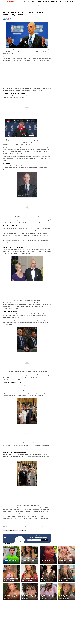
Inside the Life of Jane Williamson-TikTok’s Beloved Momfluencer (65, 560)
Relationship (46, 1)
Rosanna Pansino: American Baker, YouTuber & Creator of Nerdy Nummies (28, 560)
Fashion (34, 1)
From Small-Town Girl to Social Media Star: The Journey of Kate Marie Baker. (47, 597)
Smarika (5, 580)
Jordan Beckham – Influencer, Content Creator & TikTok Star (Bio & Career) (66, 579)
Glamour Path (10, 1)
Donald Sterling (22, 530)
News (29, 1)
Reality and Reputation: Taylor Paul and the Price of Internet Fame (29, 579)
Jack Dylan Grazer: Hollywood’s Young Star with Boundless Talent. (29, 597)
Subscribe (44, 539)
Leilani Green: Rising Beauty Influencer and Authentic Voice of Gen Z (11, 597)
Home (25, 1)
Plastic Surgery (54, 1)
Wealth (39, 1)
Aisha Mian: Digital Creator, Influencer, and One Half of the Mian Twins (11, 579)
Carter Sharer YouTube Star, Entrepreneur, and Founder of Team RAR (10, 560)
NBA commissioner (14, 530)
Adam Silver (6, 530)
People (71, 1)
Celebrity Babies (64, 1)
